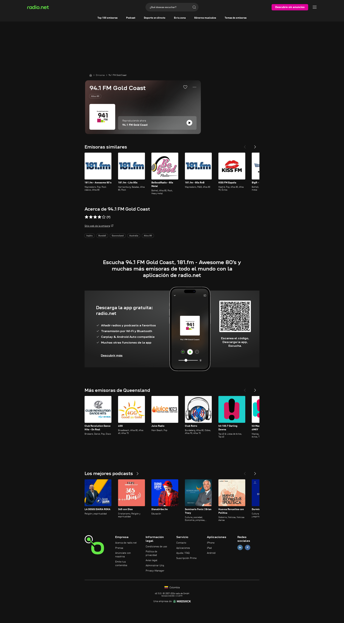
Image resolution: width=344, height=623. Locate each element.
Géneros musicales (205, 18)
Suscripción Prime (186, 558)
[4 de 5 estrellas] (99, 217)
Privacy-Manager (155, 571)
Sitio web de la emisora (97, 226)
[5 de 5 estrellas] (104, 217)
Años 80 (95, 96)
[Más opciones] (194, 87)
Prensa (119, 548)
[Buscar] (194, 7)
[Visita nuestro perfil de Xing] (247, 547)
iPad (209, 548)
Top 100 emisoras (107, 18)
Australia (133, 236)
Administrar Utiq (155, 565)
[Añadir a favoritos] (185, 87)
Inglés (89, 236)
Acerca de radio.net (126, 543)
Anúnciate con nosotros (123, 555)
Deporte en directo (154, 18)
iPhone (210, 543)
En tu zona (180, 18)
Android (211, 553)
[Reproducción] (189, 123)
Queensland (118, 236)
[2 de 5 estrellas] (91, 217)
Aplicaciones (183, 548)
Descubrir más (112, 355)
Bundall (102, 236)
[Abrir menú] (314, 7)
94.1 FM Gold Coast (135, 125)
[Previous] (244, 145)
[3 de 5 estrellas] (95, 217)
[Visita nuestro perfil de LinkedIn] (240, 547)
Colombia (174, 587)
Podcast (130, 18)
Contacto (181, 543)
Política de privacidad (151, 553)
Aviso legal (151, 560)
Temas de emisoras (236, 18)
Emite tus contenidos (121, 564)
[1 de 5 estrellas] (86, 217)
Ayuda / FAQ (183, 553)
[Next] (255, 145)
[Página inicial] (90, 75)
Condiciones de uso (156, 546)
